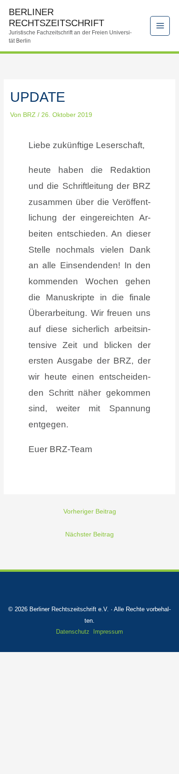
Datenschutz (73, 631)
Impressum (108, 631)
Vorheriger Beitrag (89, 511)
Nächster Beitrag (89, 534)
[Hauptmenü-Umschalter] (160, 26)
